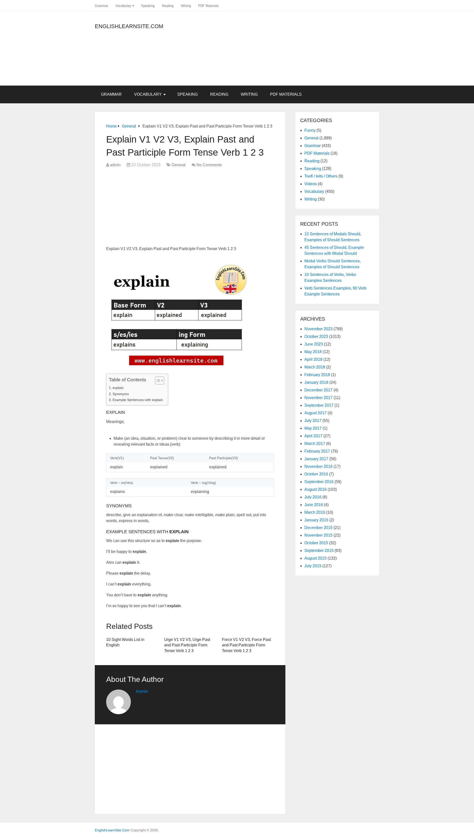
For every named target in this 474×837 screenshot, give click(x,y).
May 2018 (313, 352)
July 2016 (312, 497)
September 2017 (319, 405)
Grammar (101, 6)
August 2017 (315, 413)
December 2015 (318, 528)
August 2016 (315, 489)
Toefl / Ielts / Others (320, 176)
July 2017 (312, 420)
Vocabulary (123, 6)
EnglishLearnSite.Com (129, 26)
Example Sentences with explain (138, 400)
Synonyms (121, 394)
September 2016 (319, 482)
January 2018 (316, 382)
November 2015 (318, 535)
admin (115, 165)
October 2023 (316, 336)
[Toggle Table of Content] (157, 380)
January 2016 (316, 520)
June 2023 (313, 344)
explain (118, 388)
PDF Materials (208, 6)
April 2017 (313, 436)
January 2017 (316, 459)
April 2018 (313, 359)
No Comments (209, 165)
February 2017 (317, 451)
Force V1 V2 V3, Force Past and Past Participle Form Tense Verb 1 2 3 (246, 645)
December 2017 (318, 390)
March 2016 (314, 512)
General (179, 165)
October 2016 (316, 474)
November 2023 (318, 329)
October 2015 (316, 543)
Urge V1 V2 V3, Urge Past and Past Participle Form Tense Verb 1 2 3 (187, 645)
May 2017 (313, 428)
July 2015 (312, 566)
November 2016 (318, 466)
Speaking (148, 6)
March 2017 (314, 443)
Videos (310, 184)
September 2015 (319, 550)
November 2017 (318, 398)
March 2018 (314, 367)
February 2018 (317, 375)
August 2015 (315, 558)
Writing (186, 6)
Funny (310, 130)
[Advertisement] (334, 51)
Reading (168, 6)
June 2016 (313, 505)
